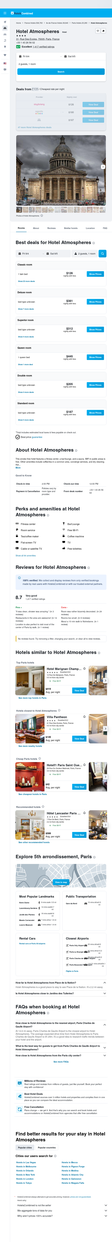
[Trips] (5, 55)
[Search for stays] (5, 28)
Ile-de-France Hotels (54, 23)
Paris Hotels (76, 23)
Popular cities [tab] (25, 1147)
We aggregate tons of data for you (34, 1210)
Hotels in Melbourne (26, 1166)
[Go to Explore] (5, 47)
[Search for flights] (5, 22)
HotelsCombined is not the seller (34, 1205)
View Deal (79, 690)
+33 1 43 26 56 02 (25, 42)
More (18, 467)
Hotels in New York (25, 1174)
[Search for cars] (5, 34)
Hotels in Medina (70, 1170)
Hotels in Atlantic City (72, 1174)
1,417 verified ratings (43, 46)
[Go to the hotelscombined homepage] (21, 13)
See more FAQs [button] (61, 1061)
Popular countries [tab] (47, 1147)
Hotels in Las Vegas (26, 1162)
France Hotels (30, 23)
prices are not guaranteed (80, 1196)
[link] (32, 698)
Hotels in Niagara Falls (73, 1182)
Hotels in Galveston (71, 1178)
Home (18, 23)
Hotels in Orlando (25, 1170)
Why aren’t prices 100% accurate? (35, 1215)
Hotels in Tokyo (24, 1182)
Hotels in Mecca (70, 1162)
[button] (5, 13)
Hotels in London (25, 1178)
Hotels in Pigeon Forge (73, 1166)
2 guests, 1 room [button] (27, 64)
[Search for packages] (5, 40)
